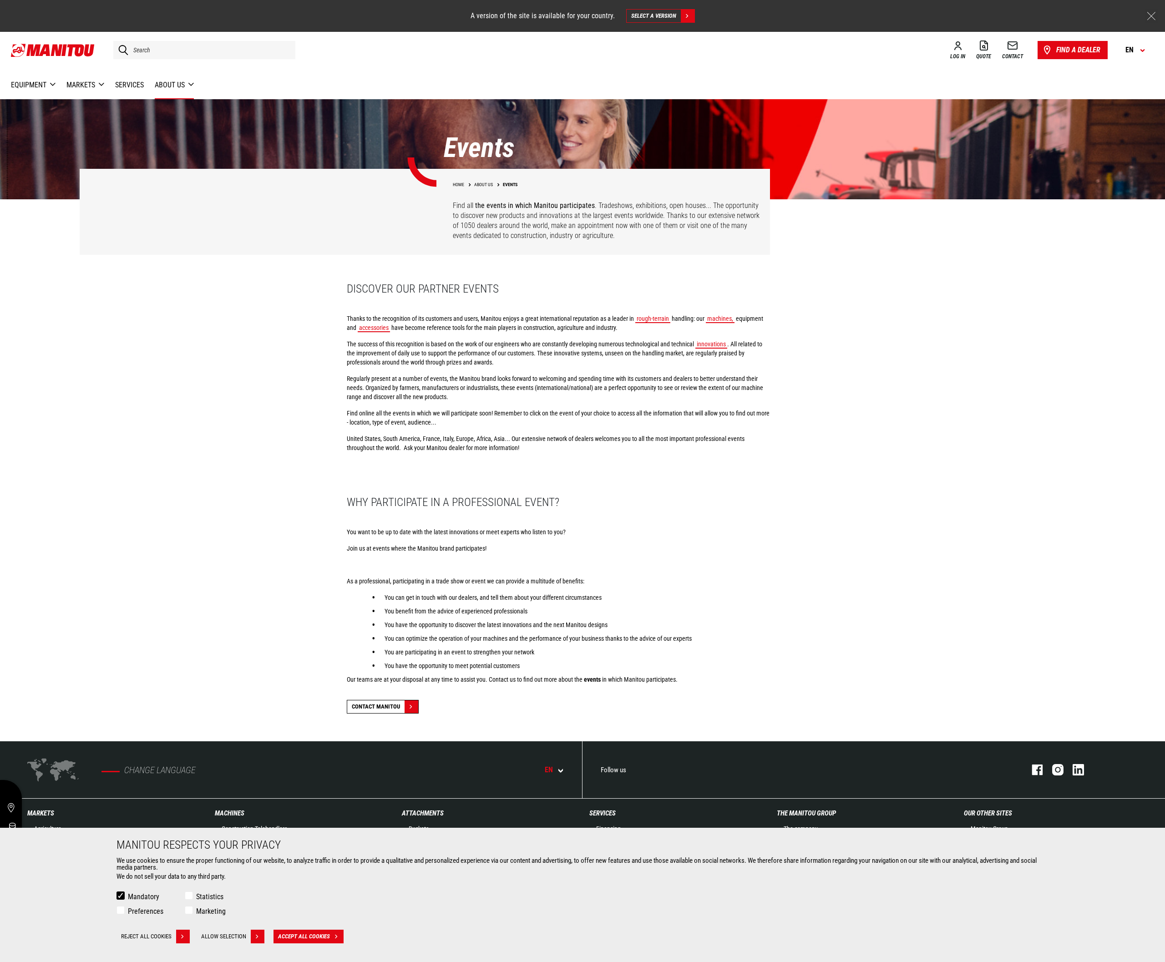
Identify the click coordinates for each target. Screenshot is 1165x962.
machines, (720, 318)
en (549, 769)
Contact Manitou (376, 706)
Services (602, 813)
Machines (229, 813)
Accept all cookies (304, 936)
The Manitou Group (806, 813)
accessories (374, 327)
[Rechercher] (121, 50)
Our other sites (988, 813)
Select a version (653, 15)
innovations (711, 344)
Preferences (145, 911)
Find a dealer (1078, 50)
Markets (40, 813)
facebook (1033, 769)
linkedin (1074, 769)
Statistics (209, 896)
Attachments (423, 813)
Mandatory (143, 896)
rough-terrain (653, 318)
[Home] (53, 50)
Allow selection (223, 936)
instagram (1053, 769)
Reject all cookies (146, 936)
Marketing (211, 911)
